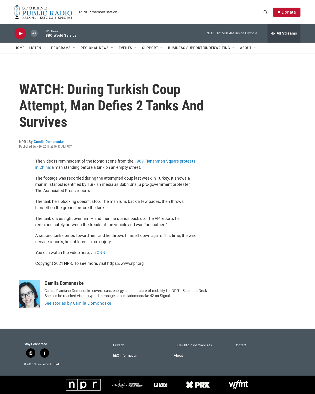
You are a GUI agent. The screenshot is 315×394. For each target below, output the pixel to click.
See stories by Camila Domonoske (78, 303)
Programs (61, 48)
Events (125, 48)
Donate (289, 12)
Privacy (118, 345)
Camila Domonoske (49, 141)
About (246, 48)
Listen (35, 48)
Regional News (95, 48)
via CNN (98, 252)
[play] (20, 33)
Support (150, 48)
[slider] (41, 33)
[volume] (34, 33)
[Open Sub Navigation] (45, 48)
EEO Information (125, 355)
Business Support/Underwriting (199, 48)
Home (20, 48)
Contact (240, 345)
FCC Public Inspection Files (193, 345)
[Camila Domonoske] (29, 294)
